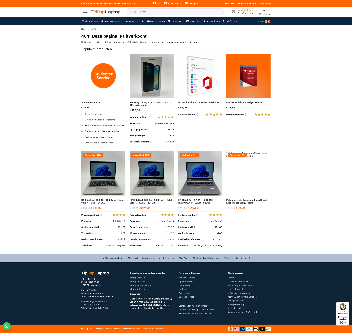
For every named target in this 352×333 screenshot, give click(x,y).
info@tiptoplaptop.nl (98, 301)
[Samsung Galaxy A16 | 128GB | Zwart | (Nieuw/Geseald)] (152, 76)
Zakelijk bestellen (236, 300)
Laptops (126, 329)
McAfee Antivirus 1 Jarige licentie (244, 102)
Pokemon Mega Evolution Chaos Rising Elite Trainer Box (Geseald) (246, 201)
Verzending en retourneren (240, 285)
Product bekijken (103, 148)
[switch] (343, 322)
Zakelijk (192, 3)
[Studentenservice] (103, 76)
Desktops (183, 289)
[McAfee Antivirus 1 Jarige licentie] (248, 76)
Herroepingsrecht (236, 289)
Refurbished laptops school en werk (196, 313)
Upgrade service (186, 296)
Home (84, 29)
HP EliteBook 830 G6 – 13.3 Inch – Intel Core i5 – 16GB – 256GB (151, 201)
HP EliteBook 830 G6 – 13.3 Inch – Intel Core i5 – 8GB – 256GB (102, 201)
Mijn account (264, 14)
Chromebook (185, 285)
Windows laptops (187, 277)
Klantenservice (175, 3)
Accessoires (184, 293)
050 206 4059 (92, 304)
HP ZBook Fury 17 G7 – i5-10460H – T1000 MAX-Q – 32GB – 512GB (197, 201)
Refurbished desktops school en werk (196, 309)
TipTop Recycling (138, 281)
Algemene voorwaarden (239, 293)
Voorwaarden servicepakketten (242, 296)
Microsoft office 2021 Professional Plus (198, 102)
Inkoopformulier (235, 308)
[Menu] (347, 303)
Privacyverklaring (236, 304)
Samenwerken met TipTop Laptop (243, 312)
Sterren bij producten (238, 281)
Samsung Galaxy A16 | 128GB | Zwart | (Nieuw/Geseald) (150, 103)
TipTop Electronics (138, 277)
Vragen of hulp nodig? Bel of (246, 3)
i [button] (197, 114)
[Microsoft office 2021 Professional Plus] (200, 76)
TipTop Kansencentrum (141, 285)
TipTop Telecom (137, 289)
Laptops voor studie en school (193, 305)
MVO (159, 3)
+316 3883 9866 (100, 308)
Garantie (232, 277)
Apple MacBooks (186, 281)
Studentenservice (90, 102)
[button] (264, 21)
